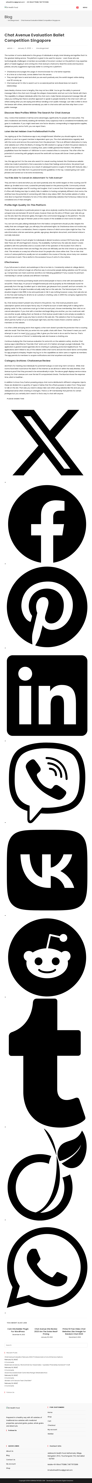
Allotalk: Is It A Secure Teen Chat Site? (18, 1381)
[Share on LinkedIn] (47, 741)
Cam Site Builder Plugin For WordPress (17, 1330)
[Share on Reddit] (47, 997)
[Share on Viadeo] (47, 1220)
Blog (8, 1455)
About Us (9, 1451)
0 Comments (9, 1362)
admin (10, 48)
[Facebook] (7, 1435)
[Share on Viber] (47, 822)
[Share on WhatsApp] (47, 1313)
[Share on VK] (47, 915)
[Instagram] (7, 1437)
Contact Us (10, 1460)
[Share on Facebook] (47, 564)
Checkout (51, 1425)
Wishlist (51, 1434)
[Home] (5, 20)
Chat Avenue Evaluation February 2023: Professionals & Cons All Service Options (34, 1357)
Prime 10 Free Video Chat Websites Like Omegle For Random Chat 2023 (74, 1331)
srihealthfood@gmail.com (62, 1470)
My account (52, 1429)
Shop (50, 1417)
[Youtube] (7, 1440)
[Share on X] (47, 482)
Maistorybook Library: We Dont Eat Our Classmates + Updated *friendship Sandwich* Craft (37, 1365)
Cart (49, 1421)
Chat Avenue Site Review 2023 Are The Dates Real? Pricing (46, 1331)
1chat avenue (31, 333)
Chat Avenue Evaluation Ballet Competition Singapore (40, 20)
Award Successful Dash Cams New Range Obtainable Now (26, 1373)
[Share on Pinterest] (47, 648)
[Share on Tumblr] (47, 1127)
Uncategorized (42, 48)
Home (50, 1412)
